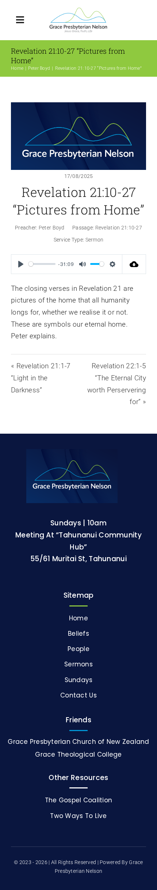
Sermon (94, 240)
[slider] (41, 263)
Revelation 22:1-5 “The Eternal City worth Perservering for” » (116, 384)
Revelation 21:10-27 (75, 68)
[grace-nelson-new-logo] (78, 11)
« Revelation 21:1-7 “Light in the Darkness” (40, 378)
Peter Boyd (52, 228)
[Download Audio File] (134, 264)
